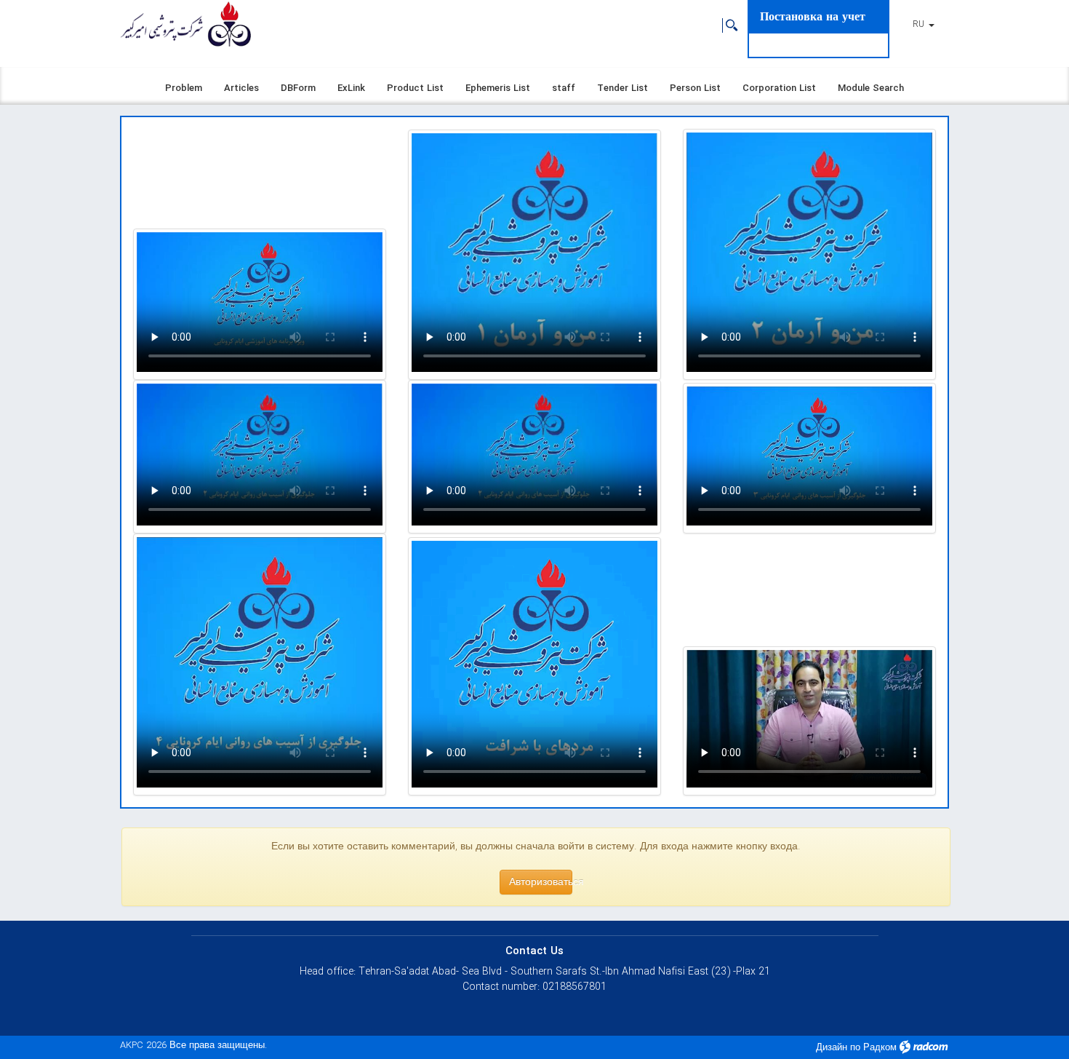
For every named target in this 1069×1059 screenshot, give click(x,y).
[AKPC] (185, 25)
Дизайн (831, 1047)
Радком (880, 1047)
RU (920, 24)
